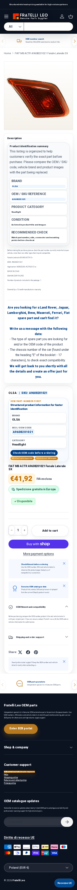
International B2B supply (46, 458)
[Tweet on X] (20, 652)
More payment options (38, 554)
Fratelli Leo (18, 880)
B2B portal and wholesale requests (19, 772)
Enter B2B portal (20, 728)
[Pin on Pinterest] (36, 652)
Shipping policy (11, 777)
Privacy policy (10, 783)
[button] (70, 16)
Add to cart (50, 530)
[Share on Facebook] (28, 652)
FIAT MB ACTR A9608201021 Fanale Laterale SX (41, 53)
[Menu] (6, 16)
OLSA (12, 392)
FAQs (6, 774)
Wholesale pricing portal (22, 458)
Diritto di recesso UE (19, 837)
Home (7, 53)
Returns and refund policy (15, 780)
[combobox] (38, 27)
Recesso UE (64, 883)
